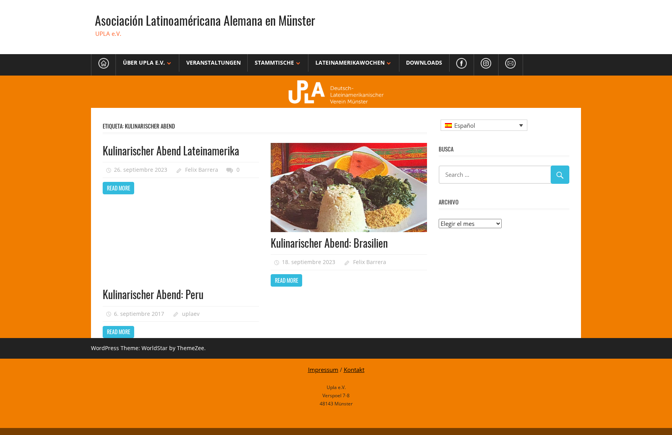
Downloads (424, 62)
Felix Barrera (201, 169)
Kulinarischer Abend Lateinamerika (171, 151)
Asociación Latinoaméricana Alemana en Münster (205, 20)
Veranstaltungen (213, 62)
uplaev (191, 313)
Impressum (323, 369)
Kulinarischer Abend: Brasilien (329, 243)
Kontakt (354, 369)
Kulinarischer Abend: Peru (153, 294)
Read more (118, 188)
